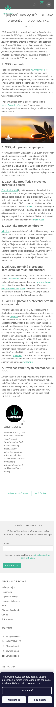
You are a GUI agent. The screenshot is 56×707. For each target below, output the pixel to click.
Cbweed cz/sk (12, 646)
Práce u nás (7, 619)
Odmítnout (14, 700)
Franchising (6, 592)
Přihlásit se (12, 565)
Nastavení (27, 690)
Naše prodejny (8, 587)
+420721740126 (13, 641)
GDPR (4, 614)
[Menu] (49, 5)
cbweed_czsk (12, 651)
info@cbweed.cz (13, 636)
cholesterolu (14, 278)
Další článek (41, 493)
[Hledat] (34, 5)
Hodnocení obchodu (10, 601)
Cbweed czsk (12, 656)
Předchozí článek (18, 493)
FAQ (3, 605)
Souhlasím (40, 700)
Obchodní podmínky (11, 610)
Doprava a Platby (9, 596)
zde (38, 683)
